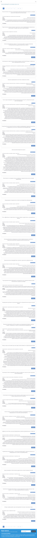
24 (18, 8)
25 (20, 8)
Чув (35, 1)
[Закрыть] (36, 533)
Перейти (33, 57)
